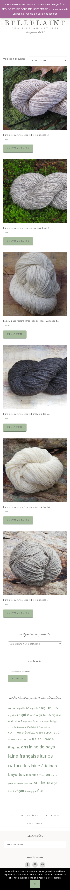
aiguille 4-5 (27, 715)
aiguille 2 (12, 708)
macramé (32, 774)
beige (54, 721)
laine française (23, 756)
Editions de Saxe (15, 740)
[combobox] (35, 643)
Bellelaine (35, 19)
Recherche (17, 678)
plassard (28, 783)
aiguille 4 (13, 715)
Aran (36, 721)
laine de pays (42, 747)
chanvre (31, 727)
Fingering (14, 747)
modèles (18, 783)
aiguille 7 (16, 721)
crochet (51, 732)
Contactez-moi (35, 823)
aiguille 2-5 (23, 708)
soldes (40, 782)
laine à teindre (45, 766)
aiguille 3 (35, 708)
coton (42, 733)
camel (10, 727)
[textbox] (35, 644)
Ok (35, 884)
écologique (31, 791)
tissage (52, 783)
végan (19, 791)
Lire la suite (15, 334)
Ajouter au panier (18, 148)
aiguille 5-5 (43, 715)
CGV (13, 815)
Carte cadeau (20, 727)
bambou (44, 721)
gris (24, 747)
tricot (11, 791)
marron (44, 774)
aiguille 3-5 (49, 708)
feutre (27, 739)
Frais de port (52, 815)
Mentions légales (30, 815)
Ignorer (53, 13)
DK (59, 732)
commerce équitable (23, 732)
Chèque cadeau (43, 727)
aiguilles (27, 721)
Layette (15, 774)
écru (41, 790)
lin (24, 775)
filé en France (43, 739)
